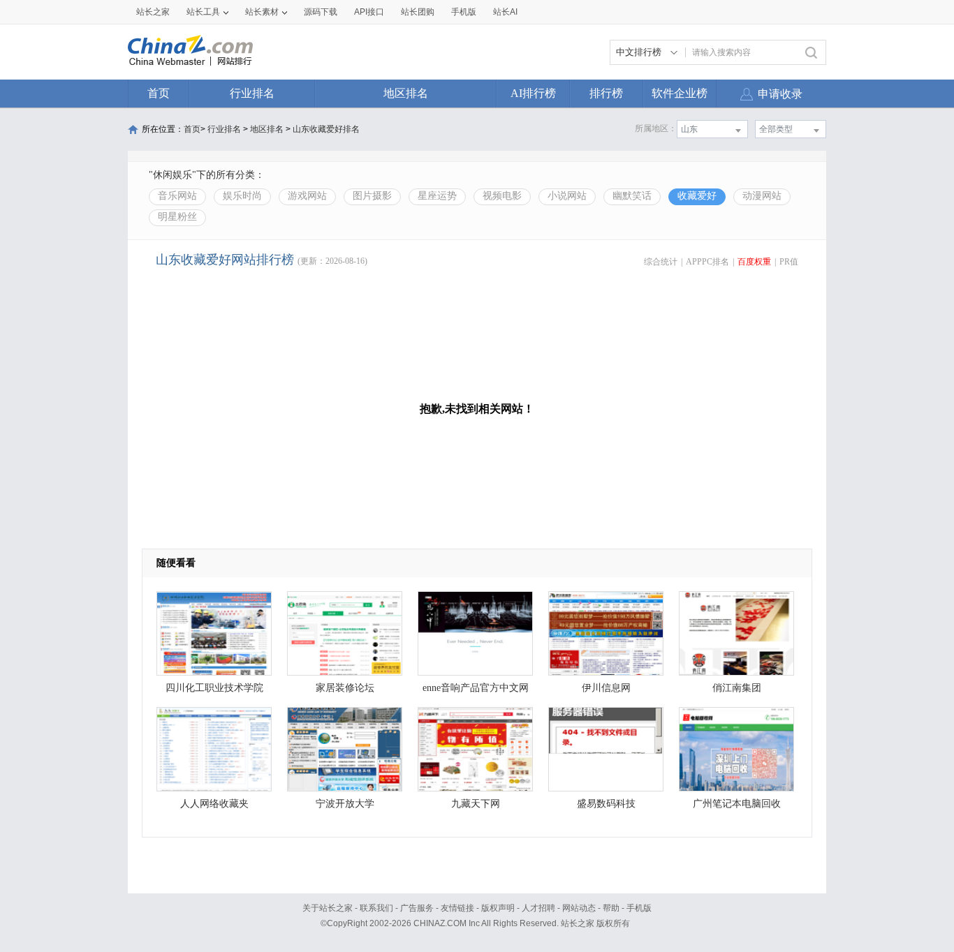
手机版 (639, 908)
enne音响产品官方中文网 (476, 688)
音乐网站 (177, 196)
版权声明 (498, 908)
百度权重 (754, 262)
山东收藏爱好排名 (326, 129)
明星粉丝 (177, 216)
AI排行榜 (533, 93)
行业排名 (252, 93)
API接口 (369, 12)
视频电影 (502, 196)
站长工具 (203, 12)
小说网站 (567, 196)
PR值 (788, 262)
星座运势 (437, 196)
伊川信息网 (606, 688)
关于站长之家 (327, 908)
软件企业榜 (679, 93)
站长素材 (262, 12)
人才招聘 (538, 908)
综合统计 (660, 262)
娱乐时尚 (242, 196)
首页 (158, 93)
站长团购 (417, 12)
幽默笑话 (632, 196)
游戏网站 (307, 196)
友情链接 (457, 908)
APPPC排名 (707, 262)
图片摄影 (372, 196)
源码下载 (320, 12)
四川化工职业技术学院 (214, 688)
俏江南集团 (736, 688)
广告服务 (417, 908)
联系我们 (376, 908)
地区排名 (405, 93)
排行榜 (606, 93)
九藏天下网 (475, 803)
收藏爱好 (697, 196)
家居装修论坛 (345, 688)
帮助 (611, 908)
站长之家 (153, 12)
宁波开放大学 (345, 803)
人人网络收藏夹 (214, 803)
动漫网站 (761, 196)
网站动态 (579, 908)
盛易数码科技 (606, 803)
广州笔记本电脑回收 (737, 803)
